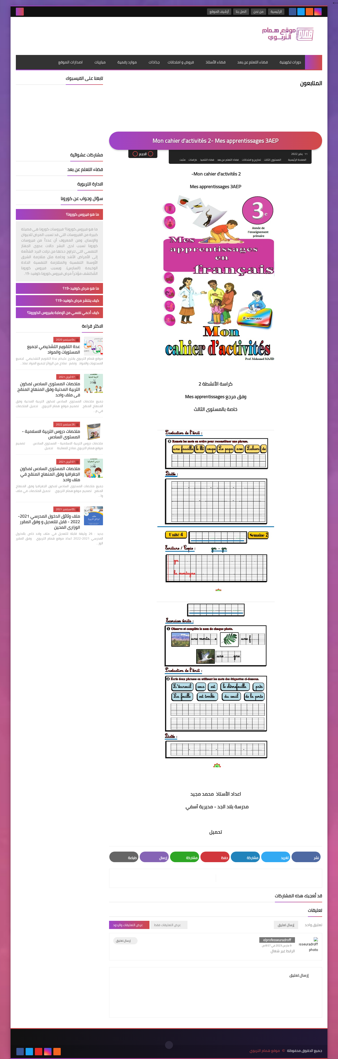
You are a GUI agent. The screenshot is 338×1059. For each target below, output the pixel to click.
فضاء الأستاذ (216, 62)
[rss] (309, 11)
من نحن (258, 11)
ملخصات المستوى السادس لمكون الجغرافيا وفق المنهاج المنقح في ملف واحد (50, 474)
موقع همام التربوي (265, 1050)
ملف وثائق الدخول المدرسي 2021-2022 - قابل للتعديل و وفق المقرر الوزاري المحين (49, 521)
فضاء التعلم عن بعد (252, 62)
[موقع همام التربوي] (284, 36)
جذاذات (154, 62)
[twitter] (301, 11)
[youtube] (38, 1051)
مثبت (182, 159)
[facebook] (292, 11)
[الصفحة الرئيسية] (313, 62)
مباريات (100, 62)
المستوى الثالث (272, 159)
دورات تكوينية (290, 62)
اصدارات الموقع (70, 62)
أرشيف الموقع (219, 11)
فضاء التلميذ (207, 159)
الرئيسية (276, 11)
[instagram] (318, 11)
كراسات (193, 159)
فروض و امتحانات (181, 62)
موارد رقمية (127, 62)
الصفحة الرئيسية (297, 159)
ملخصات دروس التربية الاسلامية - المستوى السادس (51, 434)
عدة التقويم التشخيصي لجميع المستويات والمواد (53, 349)
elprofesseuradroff (277, 940)
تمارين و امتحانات (251, 159)
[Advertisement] (112, 34)
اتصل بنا (241, 11)
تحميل (215, 832)
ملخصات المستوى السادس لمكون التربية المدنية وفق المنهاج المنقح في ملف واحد (48, 389)
